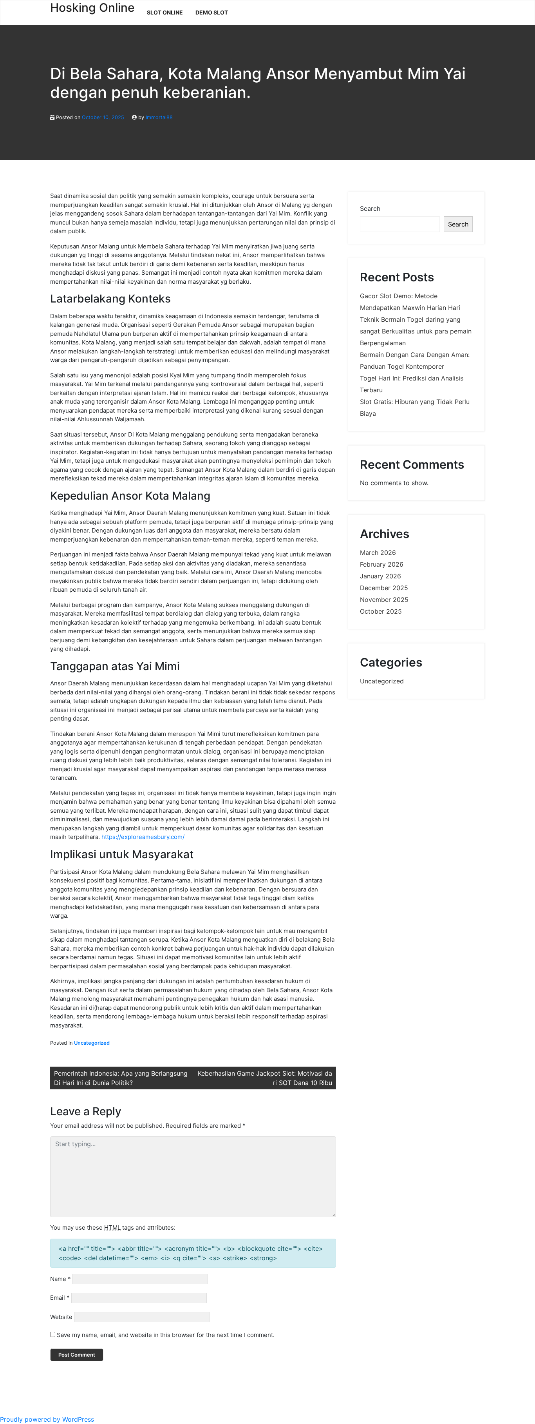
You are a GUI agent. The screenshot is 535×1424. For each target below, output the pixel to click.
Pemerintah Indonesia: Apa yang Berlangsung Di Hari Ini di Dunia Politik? (121, 1078)
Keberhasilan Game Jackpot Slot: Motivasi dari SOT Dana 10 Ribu (265, 1078)
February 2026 (381, 564)
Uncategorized (92, 1043)
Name (60, 1279)
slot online (165, 12)
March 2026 (378, 552)
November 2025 (384, 599)
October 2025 (381, 611)
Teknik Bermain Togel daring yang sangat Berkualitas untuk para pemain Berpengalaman (416, 331)
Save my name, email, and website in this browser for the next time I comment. (166, 1335)
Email (60, 1297)
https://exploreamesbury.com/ (142, 837)
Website (61, 1317)
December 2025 (384, 588)
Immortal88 (159, 117)
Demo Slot (211, 12)
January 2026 (380, 576)
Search (370, 208)
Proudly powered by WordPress (47, 1419)
